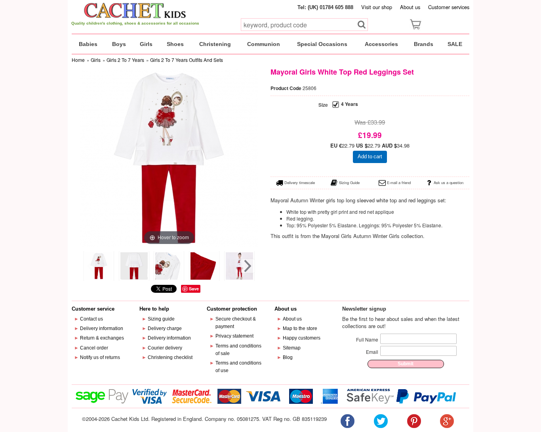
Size (323, 105)
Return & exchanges (102, 338)
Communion (263, 44)
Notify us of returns (100, 357)
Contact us (91, 319)
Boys (119, 44)
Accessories (381, 44)
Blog (288, 357)
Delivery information (101, 328)
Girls (146, 44)
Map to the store (300, 328)
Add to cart (370, 156)
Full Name (367, 339)
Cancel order (94, 348)
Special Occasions (322, 44)
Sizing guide (161, 319)
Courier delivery (165, 348)
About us (410, 7)
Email (372, 351)
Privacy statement (234, 336)
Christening (215, 44)
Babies (88, 44)
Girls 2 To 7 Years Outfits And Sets (186, 59)
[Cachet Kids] (135, 10)
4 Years (349, 104)
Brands (423, 44)
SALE (455, 44)
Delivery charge (165, 328)
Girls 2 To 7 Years (125, 59)
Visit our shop (376, 7)
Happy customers (301, 338)
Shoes (175, 44)
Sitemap (292, 348)
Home (78, 59)
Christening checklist (170, 357)
